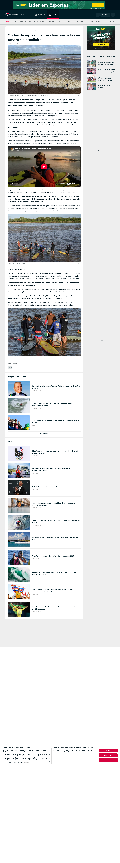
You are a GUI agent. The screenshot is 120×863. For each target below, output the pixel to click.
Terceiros (26, 762)
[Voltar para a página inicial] (16, 14)
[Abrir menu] (113, 15)
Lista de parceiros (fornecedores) (62, 755)
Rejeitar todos (108, 755)
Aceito (108, 750)
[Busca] (98, 15)
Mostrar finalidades (108, 760)
